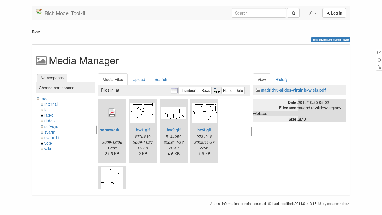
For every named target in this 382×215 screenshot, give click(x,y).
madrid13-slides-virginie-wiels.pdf (293, 90)
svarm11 (52, 137)
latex (48, 115)
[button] (312, 13)
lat (46, 109)
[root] (45, 98)
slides (49, 120)
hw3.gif (204, 129)
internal (51, 104)
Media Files (113, 79)
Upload (139, 79)
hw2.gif (174, 129)
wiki (47, 148)
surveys (51, 126)
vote (48, 143)
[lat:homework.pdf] (112, 112)
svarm (49, 132)
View (262, 79)
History (281, 79)
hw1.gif (143, 129)
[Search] (293, 13)
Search (161, 79)
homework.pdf (113, 129)
